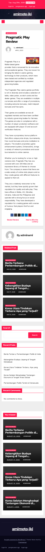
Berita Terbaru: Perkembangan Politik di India (20, 266)
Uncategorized (11, 33)
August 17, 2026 (13, 460)
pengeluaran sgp (21, 6)
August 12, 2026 (13, 483)
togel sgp (32, 6)
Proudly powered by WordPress (14, 539)
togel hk (11, 6)
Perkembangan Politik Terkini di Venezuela (21, 383)
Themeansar (22, 542)
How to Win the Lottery (32, 221)
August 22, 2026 (14, 436)
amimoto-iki (22, 14)
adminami (19, 48)
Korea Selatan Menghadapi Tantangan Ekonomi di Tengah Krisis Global (22, 503)
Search (6, 328)
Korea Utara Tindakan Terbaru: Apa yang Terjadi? (21, 309)
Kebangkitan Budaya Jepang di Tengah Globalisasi (18, 288)
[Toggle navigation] (41, 21)
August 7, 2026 (13, 507)
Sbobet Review (13, 220)
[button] (38, 22)
